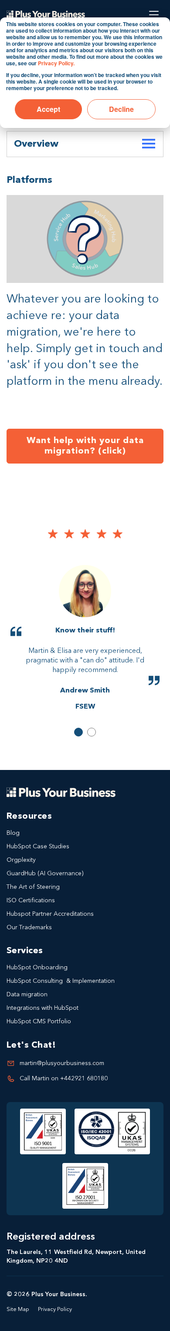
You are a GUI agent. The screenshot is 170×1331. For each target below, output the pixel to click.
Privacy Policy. (56, 63)
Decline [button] (121, 109)
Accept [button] (48, 109)
